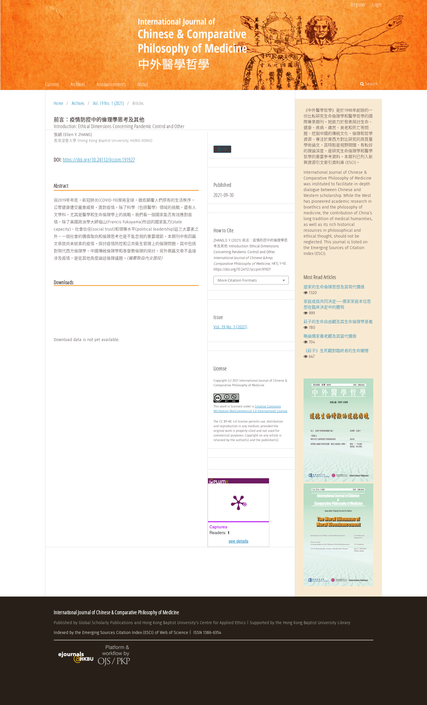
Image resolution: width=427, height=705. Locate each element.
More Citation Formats (237, 280)
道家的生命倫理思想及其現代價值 (334, 286)
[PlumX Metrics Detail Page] (238, 502)
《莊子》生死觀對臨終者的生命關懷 (336, 350)
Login (377, 4)
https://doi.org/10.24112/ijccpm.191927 (99, 159)
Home (58, 103)
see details (238, 541)
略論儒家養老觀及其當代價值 (330, 336)
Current (52, 84)
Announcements (111, 84)
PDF (224, 149)
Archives (78, 84)
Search (371, 83)
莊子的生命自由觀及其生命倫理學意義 (338, 321)
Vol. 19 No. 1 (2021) (108, 103)
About (142, 84)
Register (358, 4)
